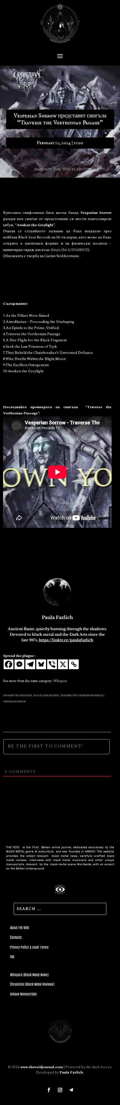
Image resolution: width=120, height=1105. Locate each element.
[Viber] (52, 664)
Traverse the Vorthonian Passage (82, 695)
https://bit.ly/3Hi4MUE (70, 250)
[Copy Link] (74, 664)
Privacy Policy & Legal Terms (29, 947)
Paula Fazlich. (71, 1072)
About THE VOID (19, 927)
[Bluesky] (41, 664)
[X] (63, 664)
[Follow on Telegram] (71, 1089)
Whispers (60, 681)
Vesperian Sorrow (14, 701)
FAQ (12, 956)
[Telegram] (30, 664)
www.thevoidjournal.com (41, 1067)
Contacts (16, 937)
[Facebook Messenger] (19, 664)
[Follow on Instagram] (60, 1089)
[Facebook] (8, 664)
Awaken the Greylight (17, 695)
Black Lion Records (46, 695)
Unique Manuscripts (23, 994)
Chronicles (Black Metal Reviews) (32, 984)
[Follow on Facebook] (48, 1089)
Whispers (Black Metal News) (29, 974)
